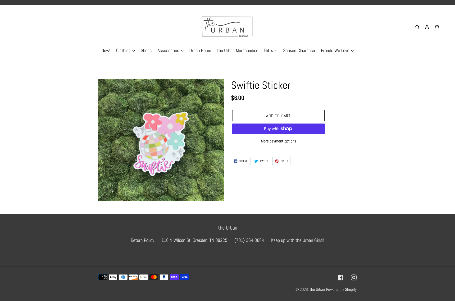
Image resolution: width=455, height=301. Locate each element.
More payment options (278, 141)
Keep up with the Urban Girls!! (297, 240)
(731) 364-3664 (249, 240)
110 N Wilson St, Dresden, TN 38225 (194, 240)
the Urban (317, 289)
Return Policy (142, 240)
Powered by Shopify (341, 289)
